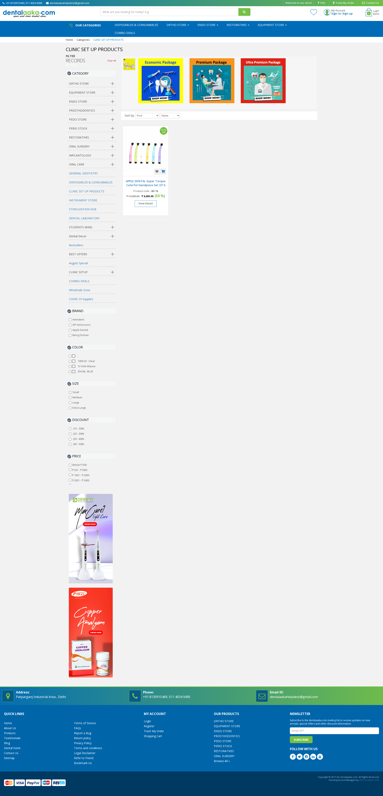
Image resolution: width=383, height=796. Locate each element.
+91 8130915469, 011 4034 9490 (23, 3)
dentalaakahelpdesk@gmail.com (69, 3)
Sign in (336, 13)
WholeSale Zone (79, 290)
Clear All (111, 60)
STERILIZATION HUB (82, 209)
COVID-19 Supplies (81, 299)
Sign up (347, 13)
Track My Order (344, 3)
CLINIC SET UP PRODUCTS (86, 191)
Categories (83, 40)
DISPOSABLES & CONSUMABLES (136, 25)
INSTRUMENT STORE (83, 200)
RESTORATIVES (237, 25)
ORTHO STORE (177, 25)
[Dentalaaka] (29, 13)
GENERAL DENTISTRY (83, 173)
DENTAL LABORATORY (84, 218)
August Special (78, 263)
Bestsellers (76, 245)
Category (80, 73)
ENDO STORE (206, 25)
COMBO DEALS (125, 33)
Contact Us (372, 3)
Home (69, 40)
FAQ (322, 3)
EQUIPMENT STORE (271, 25)
